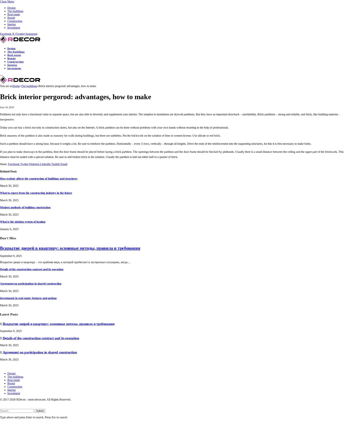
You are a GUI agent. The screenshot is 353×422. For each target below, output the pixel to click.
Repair (11, 17)
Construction (14, 21)
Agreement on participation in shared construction (30, 283)
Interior (11, 24)
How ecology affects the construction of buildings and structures (38, 178)
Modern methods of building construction (25, 207)
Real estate (13, 14)
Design (11, 7)
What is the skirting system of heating (22, 221)
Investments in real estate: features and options (28, 298)
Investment (13, 27)
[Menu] (1, 75)
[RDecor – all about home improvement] (20, 42)
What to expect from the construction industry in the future (36, 192)
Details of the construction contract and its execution (31, 269)
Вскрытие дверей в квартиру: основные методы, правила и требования (70, 248)
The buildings (15, 11)
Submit (40, 411)
